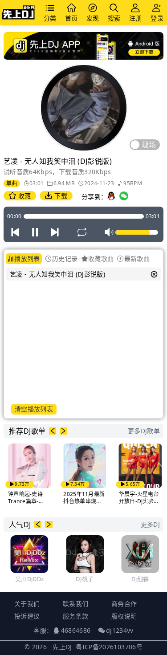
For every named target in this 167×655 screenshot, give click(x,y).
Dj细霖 (129, 579)
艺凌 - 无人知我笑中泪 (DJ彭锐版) (57, 274)
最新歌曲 (137, 258)
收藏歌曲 (101, 258)
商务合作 (124, 603)
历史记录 (64, 258)
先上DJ (62, 647)
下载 (60, 195)
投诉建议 (27, 616)
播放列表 (27, 258)
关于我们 (27, 603)
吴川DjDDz (18, 579)
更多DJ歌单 (144, 431)
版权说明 (124, 616)
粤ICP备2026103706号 (109, 647)
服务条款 (75, 616)
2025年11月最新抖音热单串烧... (73, 497)
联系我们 (75, 603)
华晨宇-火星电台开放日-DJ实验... (128, 497)
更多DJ (150, 524)
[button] (52, 431)
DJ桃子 (74, 579)
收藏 (23, 195)
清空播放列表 (34, 409)
